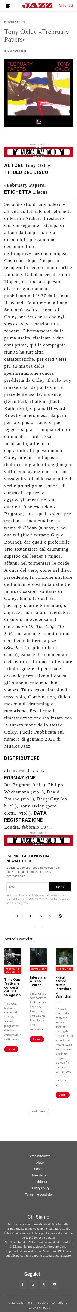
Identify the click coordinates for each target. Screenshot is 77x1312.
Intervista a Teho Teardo (38, 981)
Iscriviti (60, 886)
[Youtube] (54, 1284)
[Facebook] (30, 916)
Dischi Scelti (14, 22)
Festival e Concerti (13, 970)
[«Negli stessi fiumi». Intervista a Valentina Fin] (64, 956)
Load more (38, 1111)
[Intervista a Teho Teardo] (38, 956)
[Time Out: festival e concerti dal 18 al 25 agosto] (12, 956)
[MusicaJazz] (37, 5)
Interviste (38, 969)
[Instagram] (33, 1284)
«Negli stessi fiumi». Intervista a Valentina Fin (63, 988)
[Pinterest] (50, 916)
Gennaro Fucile (16, 50)
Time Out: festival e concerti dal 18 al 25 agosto (12, 987)
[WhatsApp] (60, 916)
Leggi (11, 1049)
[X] (40, 916)
